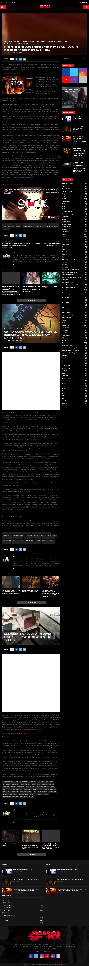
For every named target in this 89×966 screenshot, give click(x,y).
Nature (64, 305)
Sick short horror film (28, 226)
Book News (6, 328)
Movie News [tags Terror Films (70, 285)
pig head (18, 226)
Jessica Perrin (27, 789)
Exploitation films (53, 223)
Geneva (64, 257)
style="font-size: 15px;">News (70, 350)
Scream (5, 794)
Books (11, 328)
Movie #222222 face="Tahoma (70, 269)
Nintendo (64, 320)
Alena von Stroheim (8, 781)
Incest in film (11, 226)
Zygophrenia (6, 228)
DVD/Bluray (65, 231)
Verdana (64, 370)
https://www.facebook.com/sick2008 (13, 185)
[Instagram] (80, 2)
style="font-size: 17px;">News (70, 353)
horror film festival (16, 789)
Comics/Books (17, 328)
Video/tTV (65, 375)
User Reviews (66, 365)
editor (55, 535)
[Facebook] (77, 2)
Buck (63, 206)
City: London (15, 784)
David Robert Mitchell (18, 535)
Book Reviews (66, 201)
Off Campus (6, 791)
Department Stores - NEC (33, 535)
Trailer (31, 796)
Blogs (63, 196)
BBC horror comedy (67, 191)
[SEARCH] (85, 58)
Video (63, 373)
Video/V (64, 383)
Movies (11, 43)
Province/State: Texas (25, 791)
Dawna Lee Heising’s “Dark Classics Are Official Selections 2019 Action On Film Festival (31, 289)
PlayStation (65, 330)
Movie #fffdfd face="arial (69, 274)
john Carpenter (7, 540)
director (17, 223)
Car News (64, 209)
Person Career (29, 540)
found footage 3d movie (43, 786)
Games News (66, 252)
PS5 (63, 338)
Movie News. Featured (68, 287)
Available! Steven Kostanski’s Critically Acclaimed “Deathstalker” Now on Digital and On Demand (51, 593)
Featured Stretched (67, 241)
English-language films (27, 223)
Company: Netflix (7, 535)
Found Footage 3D (30, 786)
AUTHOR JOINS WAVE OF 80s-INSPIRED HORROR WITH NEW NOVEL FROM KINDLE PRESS (16, 245)
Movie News (6, 43)
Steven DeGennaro (23, 794)
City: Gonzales (6, 784)
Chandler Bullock (67, 211)
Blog (63, 194)
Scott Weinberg (52, 791)
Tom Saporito (23, 796)
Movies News (66, 297)
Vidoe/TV (64, 388)
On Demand (65, 325)
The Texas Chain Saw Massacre (10, 796)
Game (52, 786)
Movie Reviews (66, 290)
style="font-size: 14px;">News (70, 348)
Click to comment (31, 300)
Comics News (66, 221)
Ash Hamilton (66, 188)
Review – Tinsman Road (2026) (79, 117)
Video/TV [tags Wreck (68, 380)
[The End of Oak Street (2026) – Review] (66, 129)
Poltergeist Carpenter (41, 540)
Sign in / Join (14, 2)
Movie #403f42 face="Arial (69, 272)
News (16, 43)
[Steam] (87, 2)
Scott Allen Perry (42, 791)
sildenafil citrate (43, 467)
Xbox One (64, 401)
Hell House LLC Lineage (68, 259)
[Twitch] (85, 2)
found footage (20, 786)
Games (64, 249)
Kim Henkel (35, 789)
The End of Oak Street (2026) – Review (78, 128)
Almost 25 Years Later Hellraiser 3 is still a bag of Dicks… (47, 244)
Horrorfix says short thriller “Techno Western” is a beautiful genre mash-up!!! (11, 591)
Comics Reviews (66, 224)
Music (64, 300)
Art (63, 186)
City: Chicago (49, 781)
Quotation (51, 540)
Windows (64, 391)
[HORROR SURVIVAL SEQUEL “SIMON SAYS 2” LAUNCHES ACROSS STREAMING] (66, 139)
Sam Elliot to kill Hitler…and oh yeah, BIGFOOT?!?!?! (31, 590)
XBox (63, 398)
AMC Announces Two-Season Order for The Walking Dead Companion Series (30, 846)
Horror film (6, 789)
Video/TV (26, 43)
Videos (64, 386)
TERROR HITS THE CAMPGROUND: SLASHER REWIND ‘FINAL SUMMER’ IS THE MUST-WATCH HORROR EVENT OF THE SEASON (79, 167)
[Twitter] (79, 2)
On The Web (20, 43)
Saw (34, 791)
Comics (64, 219)
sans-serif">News (67, 345)
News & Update (66, 312)
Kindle (14, 540)
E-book (49, 535)
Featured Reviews (67, 239)
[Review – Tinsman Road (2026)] (66, 119)
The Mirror (45, 794)
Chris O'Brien (41, 781)
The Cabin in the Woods (35, 794)
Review (64, 340)
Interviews (65, 267)
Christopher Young (67, 214)
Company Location (25, 784)
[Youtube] (83, 2)
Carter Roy (32, 781)
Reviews (64, 343)
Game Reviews (66, 247)
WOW (63, 393)
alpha (16, 781)
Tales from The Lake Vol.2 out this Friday (50, 287)
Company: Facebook (8, 223)
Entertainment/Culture (41, 223)
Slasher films (39, 226)
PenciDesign (62, 964)
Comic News (65, 216)
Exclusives (65, 236)
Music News (65, 302)
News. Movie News (67, 315)
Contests (64, 229)
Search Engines (12, 794)
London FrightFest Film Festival (48, 789)
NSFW (63, 322)
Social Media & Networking (51, 226)
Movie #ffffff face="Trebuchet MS (71, 277)
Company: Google (36, 784)
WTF (63, 396)
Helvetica (64, 262)
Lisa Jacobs (21, 540)
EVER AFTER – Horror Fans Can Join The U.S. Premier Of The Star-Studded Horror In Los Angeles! (79, 152)
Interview (64, 264)
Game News (65, 244)
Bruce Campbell (24, 781)
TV (63, 360)
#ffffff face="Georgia (68, 183)
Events (64, 234)
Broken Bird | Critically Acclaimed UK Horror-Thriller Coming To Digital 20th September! (50, 846)
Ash (6, 52)
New (63, 307)
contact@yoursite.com (48, 951)
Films (4, 226)
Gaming (64, 254)
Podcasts (65, 332)
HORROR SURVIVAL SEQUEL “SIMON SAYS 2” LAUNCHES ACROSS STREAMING (80, 139)
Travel (64, 358)
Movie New (65, 279)
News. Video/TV (66, 317)
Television (65, 355)
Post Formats (66, 335)
